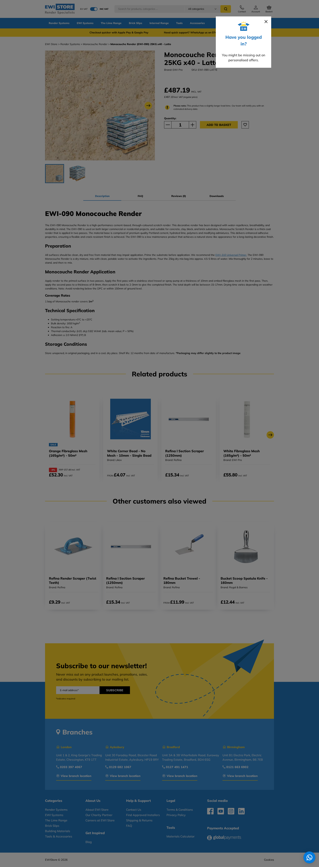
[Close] (266, 21)
